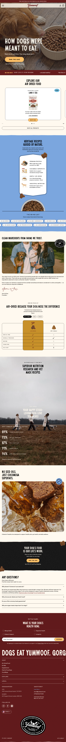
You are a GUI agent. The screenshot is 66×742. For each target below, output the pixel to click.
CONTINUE (59, 639)
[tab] (27, 317)
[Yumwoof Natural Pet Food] (33, 5)
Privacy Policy (41, 643)
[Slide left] (2, 123)
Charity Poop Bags (7, 670)
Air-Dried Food (6, 663)
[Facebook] (7, 706)
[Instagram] (3, 706)
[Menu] (3, 5)
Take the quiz (14, 59)
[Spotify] (12, 706)
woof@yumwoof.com (39, 691)
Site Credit (60, 738)
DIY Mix (4, 665)
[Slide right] (63, 123)
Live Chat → (37, 689)
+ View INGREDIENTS (33, 115)
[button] (63, 6)
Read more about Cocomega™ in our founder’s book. (32, 592)
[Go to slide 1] (31, 123)
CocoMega (5, 672)
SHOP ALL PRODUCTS (33, 128)
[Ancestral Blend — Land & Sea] (33, 104)
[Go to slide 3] (34, 123)
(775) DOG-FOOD (39, 694)
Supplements (5, 667)
